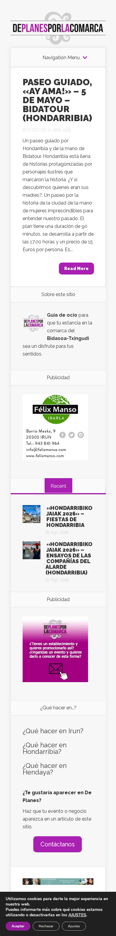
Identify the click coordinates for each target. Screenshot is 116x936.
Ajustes (74, 926)
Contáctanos (57, 844)
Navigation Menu (61, 57)
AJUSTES (77, 915)
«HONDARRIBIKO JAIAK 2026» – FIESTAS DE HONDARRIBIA (69, 516)
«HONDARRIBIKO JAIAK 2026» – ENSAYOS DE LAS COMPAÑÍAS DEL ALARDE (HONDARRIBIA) (69, 558)
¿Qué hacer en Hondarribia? (45, 748)
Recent (58, 486)
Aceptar (18, 926)
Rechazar (46, 926)
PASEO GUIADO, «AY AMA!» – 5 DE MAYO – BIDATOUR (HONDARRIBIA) (57, 100)
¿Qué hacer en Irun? (53, 731)
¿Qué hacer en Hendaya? (45, 769)
